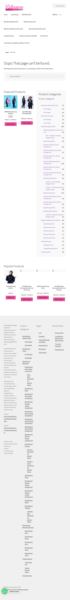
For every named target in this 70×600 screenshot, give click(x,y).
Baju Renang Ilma (49, 231)
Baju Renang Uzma (49, 238)
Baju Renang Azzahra (50, 178)
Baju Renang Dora (49, 224)
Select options (10, 124)
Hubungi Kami (43, 345)
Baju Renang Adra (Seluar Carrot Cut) (29, 369)
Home (6, 14)
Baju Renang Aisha (49, 141)
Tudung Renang (9, 36)
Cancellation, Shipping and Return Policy (16, 43)
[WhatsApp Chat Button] (4, 591)
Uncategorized (45, 252)
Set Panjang (47, 109)
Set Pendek (46, 112)
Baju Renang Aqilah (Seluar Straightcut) (29, 421)
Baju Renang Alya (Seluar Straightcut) (29, 396)
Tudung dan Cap (48, 245)
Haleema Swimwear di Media (28, 36)
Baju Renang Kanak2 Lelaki (37, 29)
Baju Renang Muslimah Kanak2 (13, 29)
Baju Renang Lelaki (30, 22)
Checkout (42, 336)
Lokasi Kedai (15, 14)
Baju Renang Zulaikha (50, 211)
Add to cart (10, 297)
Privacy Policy (59, 333)
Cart (40, 333)
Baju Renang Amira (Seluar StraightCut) (29, 413)
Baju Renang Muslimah (11, 22)
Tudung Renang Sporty (50, 248)
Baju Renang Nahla (49, 208)
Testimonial (44, 36)
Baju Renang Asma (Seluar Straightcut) (29, 429)
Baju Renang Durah (49, 227)
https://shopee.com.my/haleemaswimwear (10, 430)
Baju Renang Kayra (49, 234)
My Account (42, 349)
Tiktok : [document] (10, 417)
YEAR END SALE (26, 14)
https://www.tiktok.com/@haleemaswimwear (10, 418)
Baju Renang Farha (49, 193)
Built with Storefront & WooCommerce (16, 589)
